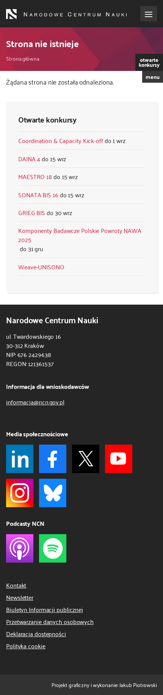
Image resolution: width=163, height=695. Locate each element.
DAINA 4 (29, 158)
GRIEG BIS (31, 212)
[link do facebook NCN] (52, 459)
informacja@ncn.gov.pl (35, 401)
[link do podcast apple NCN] (19, 548)
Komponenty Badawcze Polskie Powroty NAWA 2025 (79, 235)
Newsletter (19, 597)
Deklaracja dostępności (36, 633)
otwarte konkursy (149, 62)
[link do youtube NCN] (118, 459)
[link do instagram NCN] (19, 493)
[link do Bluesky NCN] (52, 493)
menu (153, 77)
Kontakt (16, 585)
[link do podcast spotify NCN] (52, 548)
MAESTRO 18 (35, 176)
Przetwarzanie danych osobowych (50, 621)
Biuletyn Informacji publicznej (44, 609)
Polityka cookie (25, 645)
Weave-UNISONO (41, 266)
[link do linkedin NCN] (19, 459)
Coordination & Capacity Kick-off (60, 140)
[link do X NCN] (85, 459)
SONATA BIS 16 (38, 194)
